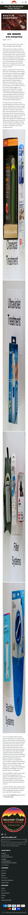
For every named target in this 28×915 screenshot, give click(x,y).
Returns (3, 875)
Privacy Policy (5, 882)
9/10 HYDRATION (12, 795)
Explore (3, 895)
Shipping (3, 873)
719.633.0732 (5, 855)
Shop (2, 897)
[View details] (14, 819)
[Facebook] (2, 834)
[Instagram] (5, 834)
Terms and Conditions (7, 880)
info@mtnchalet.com (6, 857)
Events (3, 888)
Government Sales (6, 900)
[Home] (14, 2)
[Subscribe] (25, 840)
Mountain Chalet (8, 796)
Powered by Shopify (21, 912)
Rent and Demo (5, 893)
